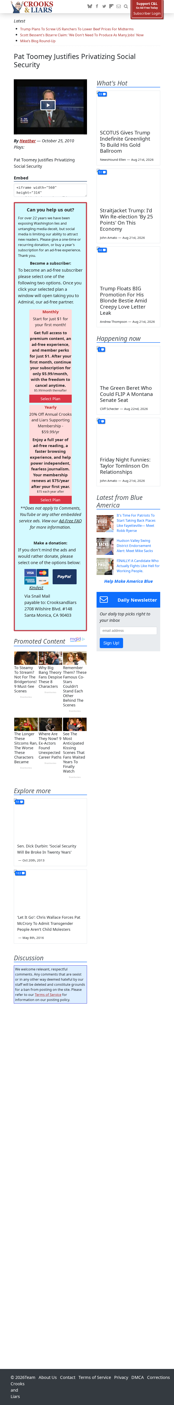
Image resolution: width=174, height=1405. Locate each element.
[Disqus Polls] (50, 1062)
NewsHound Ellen (113, 159)
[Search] (125, 6)
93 (100, 94)
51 (100, 172)
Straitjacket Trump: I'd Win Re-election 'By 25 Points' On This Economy (126, 219)
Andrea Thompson (113, 321)
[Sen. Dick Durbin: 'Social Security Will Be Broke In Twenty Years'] (50, 818)
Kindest (36, 587)
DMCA (137, 1377)
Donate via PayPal (65, 576)
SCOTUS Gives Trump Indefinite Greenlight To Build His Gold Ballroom (125, 141)
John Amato (108, 237)
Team (30, 1377)
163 (18, 873)
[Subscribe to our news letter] (118, 6)
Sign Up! (111, 643)
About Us (48, 1377)
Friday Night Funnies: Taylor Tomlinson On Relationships (125, 465)
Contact (67, 1377)
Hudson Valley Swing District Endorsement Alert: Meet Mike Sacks (135, 545)
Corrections (158, 1377)
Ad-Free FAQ (70, 521)
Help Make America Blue (128, 581)
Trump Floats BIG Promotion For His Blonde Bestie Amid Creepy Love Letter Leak (123, 300)
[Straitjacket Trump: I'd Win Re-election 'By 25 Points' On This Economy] (128, 186)
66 (100, 250)
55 (17, 802)
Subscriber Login (147, 13)
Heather (28, 141)
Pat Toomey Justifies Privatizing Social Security (75, 60)
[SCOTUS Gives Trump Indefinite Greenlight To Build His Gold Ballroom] (128, 108)
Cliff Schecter (109, 409)
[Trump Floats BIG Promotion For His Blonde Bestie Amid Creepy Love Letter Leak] (128, 264)
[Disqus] (50, 1174)
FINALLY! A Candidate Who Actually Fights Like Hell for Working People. (138, 565)
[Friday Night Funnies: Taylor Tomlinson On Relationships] (128, 436)
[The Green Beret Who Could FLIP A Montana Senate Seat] (128, 364)
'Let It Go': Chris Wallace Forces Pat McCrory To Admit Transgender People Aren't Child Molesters (48, 923)
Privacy (121, 1377)
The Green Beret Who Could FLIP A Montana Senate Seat (126, 394)
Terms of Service (48, 994)
